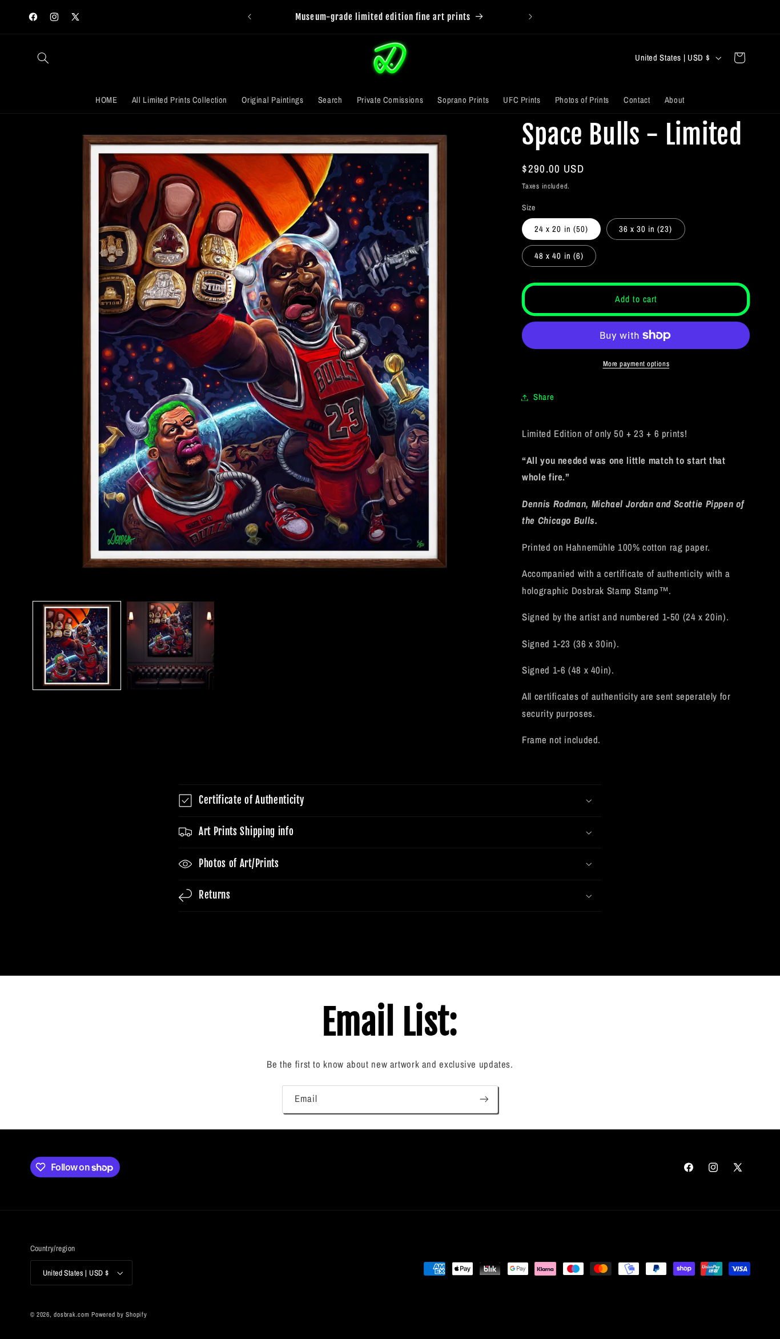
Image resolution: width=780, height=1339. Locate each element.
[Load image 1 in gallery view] (76, 645)
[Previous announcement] (249, 17)
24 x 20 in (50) (561, 229)
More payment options (636, 363)
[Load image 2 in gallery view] (170, 645)
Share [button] (543, 397)
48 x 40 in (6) (559, 256)
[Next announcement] (530, 17)
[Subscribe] (484, 1099)
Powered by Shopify (119, 1314)
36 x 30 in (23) (646, 229)
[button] (43, 58)
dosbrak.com (71, 1314)
